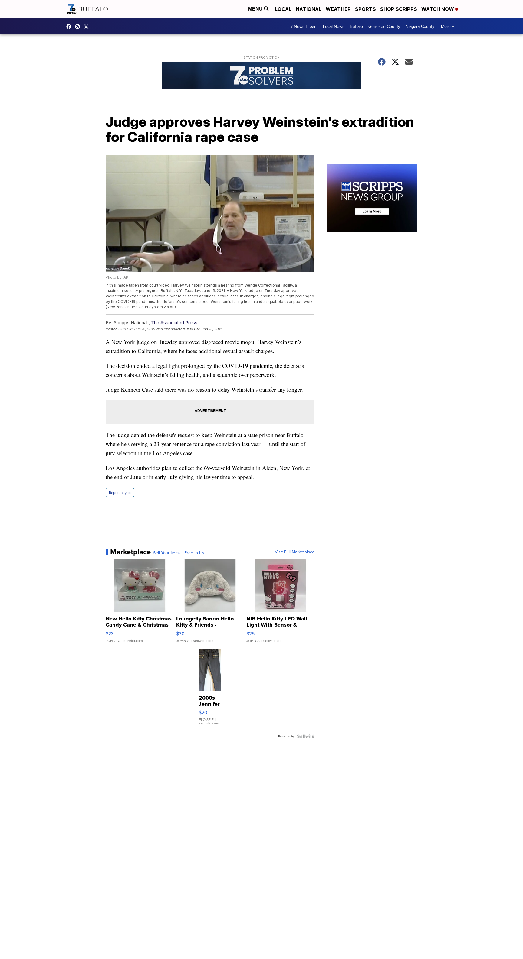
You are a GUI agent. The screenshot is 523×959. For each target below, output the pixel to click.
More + (447, 26)
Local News (333, 26)
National (308, 9)
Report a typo (120, 492)
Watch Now (438, 9)
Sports (365, 9)
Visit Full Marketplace (294, 552)
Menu (256, 8)
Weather (338, 9)
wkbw (79, 26)
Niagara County (420, 26)
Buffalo (356, 26)
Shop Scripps (398, 9)
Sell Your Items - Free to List (179, 553)
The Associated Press (174, 323)
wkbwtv (70, 26)
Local (283, 9)
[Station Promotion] (261, 76)
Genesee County (384, 26)
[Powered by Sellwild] (305, 736)
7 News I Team (304, 26)
